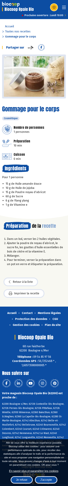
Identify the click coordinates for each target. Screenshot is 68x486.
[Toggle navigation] (64, 8)
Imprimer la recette (26, 293)
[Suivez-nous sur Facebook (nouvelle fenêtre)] (6, 383)
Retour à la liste (23, 281)
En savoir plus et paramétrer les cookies (33, 471)
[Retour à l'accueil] (11, 4)
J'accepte (46, 479)
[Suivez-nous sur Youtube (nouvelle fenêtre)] (30, 383)
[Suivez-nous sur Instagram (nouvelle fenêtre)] (42, 383)
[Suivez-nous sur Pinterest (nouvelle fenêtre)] (54, 383)
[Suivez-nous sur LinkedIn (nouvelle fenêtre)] (18, 383)
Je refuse (21, 479)
